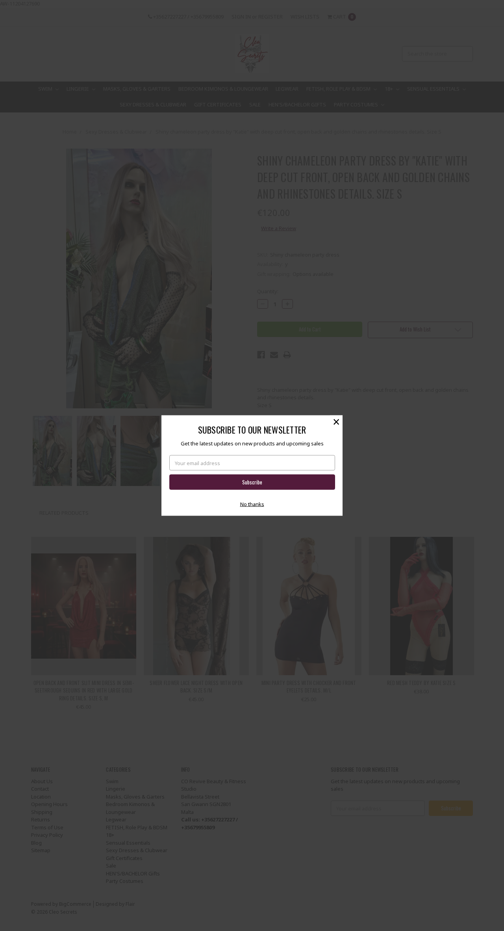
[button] (336, 421)
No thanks (252, 503)
